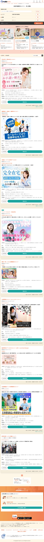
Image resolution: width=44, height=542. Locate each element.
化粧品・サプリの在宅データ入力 (9, 159)
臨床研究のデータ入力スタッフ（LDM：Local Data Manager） (15, 348)
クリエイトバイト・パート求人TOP (5, 3)
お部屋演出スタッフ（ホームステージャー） (11, 299)
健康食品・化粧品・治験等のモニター (10, 111)
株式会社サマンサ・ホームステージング (8, 301)
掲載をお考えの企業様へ (22, 531)
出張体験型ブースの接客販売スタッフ (10, 386)
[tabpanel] (22, 39)
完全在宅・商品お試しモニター (8, 59)
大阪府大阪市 (15, 3)
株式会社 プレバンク (5, 388)
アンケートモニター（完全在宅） (9, 212)
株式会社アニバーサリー (5, 263)
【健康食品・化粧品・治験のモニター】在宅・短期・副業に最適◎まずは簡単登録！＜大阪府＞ (20, 116)
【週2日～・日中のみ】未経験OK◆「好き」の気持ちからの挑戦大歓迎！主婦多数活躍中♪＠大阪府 (21, 304)
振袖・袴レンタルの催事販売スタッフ (10, 261)
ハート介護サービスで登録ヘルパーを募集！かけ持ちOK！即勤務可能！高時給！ (17, 441)
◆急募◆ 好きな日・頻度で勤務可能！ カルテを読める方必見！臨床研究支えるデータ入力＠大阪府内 (21, 353)
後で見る (4, 151)
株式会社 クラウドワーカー (6, 213)
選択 (37, 14)
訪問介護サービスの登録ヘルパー (9, 436)
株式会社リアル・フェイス (6, 161)
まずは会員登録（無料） (22, 507)
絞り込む (37, 11)
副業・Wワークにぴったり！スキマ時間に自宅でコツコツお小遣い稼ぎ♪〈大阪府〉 (18, 165)
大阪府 (12, 3)
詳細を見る (25, 102)
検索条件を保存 (38, 23)
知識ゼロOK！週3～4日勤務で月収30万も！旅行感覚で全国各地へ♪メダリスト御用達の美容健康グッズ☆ (22, 391)
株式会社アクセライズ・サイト (6, 349)
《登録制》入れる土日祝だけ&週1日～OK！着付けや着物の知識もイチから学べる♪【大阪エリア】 (21, 266)
